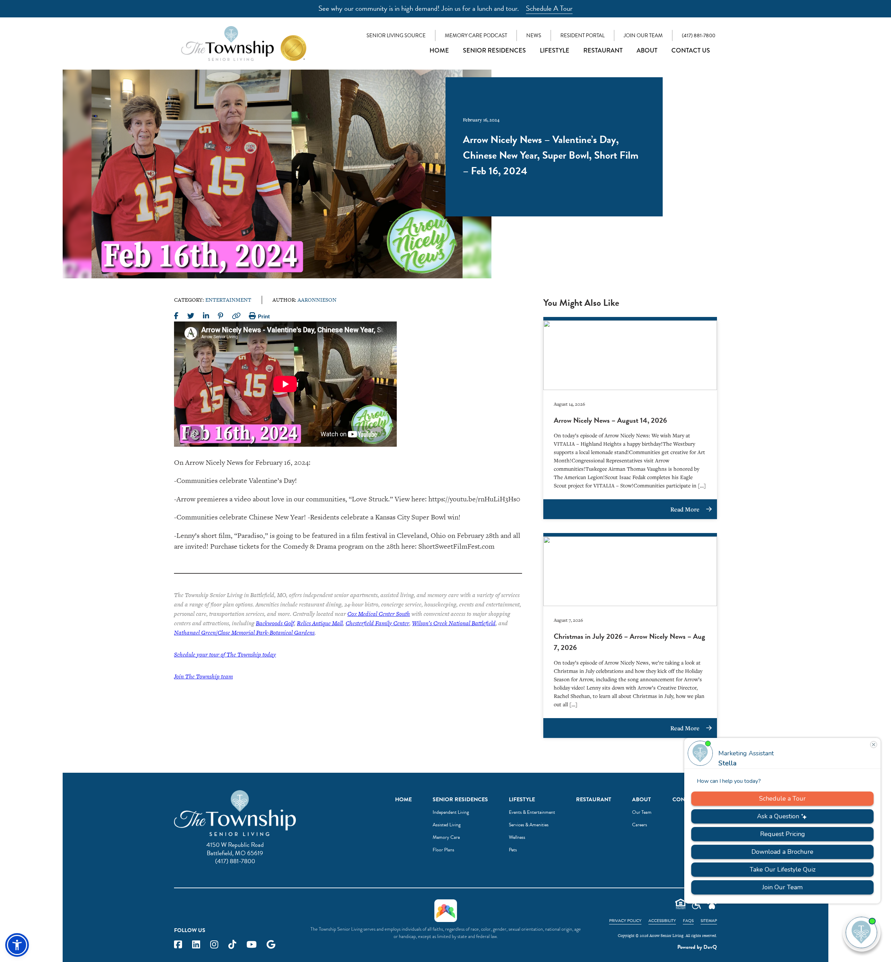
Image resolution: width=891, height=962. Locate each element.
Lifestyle (554, 50)
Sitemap (709, 920)
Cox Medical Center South (378, 614)
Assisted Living (446, 824)
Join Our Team (643, 35)
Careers (639, 824)
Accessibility (662, 920)
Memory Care (446, 837)
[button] (17, 945)
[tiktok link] (232, 945)
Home (439, 50)
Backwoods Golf (275, 623)
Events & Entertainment (532, 812)
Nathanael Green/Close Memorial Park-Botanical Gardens (244, 632)
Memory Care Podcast (476, 35)
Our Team (642, 812)
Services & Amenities (529, 824)
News (533, 35)
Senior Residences (494, 50)
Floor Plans (443, 849)
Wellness (517, 837)
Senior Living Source (396, 35)
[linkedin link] (196, 945)
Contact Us (690, 50)
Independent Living (451, 812)
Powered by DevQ (697, 947)
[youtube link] (251, 945)
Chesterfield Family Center (377, 623)
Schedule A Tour (549, 8)
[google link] (271, 945)
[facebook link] (178, 945)
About (647, 50)
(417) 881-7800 (698, 35)
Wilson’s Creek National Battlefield (454, 623)
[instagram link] (214, 945)
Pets (513, 849)
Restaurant (603, 50)
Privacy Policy (625, 920)
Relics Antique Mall (320, 623)
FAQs (688, 920)
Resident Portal (582, 35)
